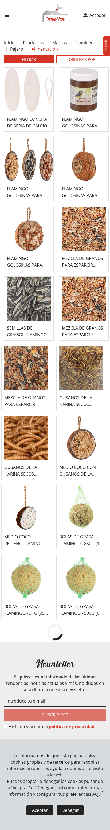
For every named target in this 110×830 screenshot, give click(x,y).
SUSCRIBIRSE (55, 715)
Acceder (97, 15)
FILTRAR (29, 59)
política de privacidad (72, 727)
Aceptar (40, 810)
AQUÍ (97, 794)
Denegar (70, 810)
